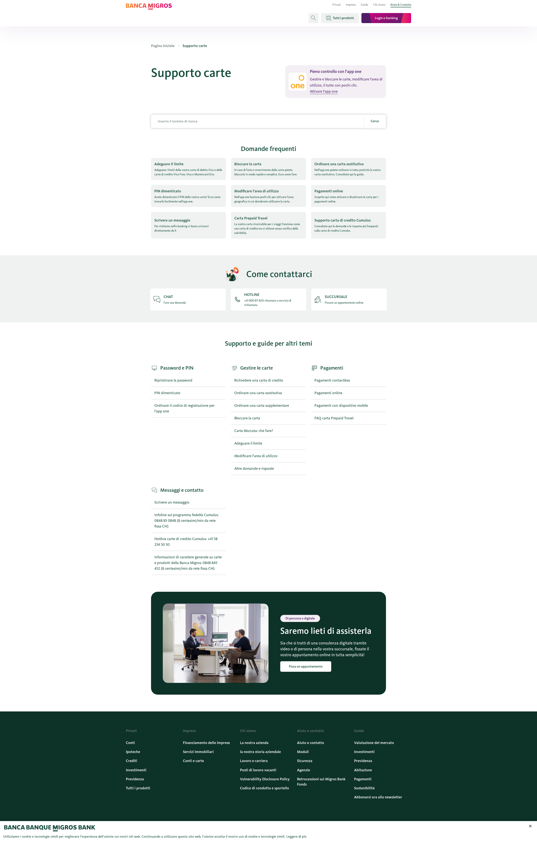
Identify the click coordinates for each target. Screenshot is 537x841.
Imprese (351, 5)
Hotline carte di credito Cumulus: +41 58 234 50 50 (186, 542)
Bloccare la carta (247, 418)
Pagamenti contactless (332, 380)
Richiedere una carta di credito (258, 380)
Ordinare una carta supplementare (261, 405)
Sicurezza (304, 760)
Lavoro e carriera (254, 760)
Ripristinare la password (173, 380)
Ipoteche (133, 751)
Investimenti (136, 770)
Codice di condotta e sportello (264, 788)
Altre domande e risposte (254, 468)
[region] (268, 831)
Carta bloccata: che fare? (253, 430)
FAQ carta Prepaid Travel (333, 418)
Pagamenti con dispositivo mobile (341, 405)
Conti (130, 742)
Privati (336, 5)
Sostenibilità (364, 788)
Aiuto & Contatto (400, 5)
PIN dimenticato (167, 393)
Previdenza (135, 779)
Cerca (375, 121)
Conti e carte (193, 760)
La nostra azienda (254, 742)
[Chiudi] (530, 826)
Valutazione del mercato (374, 742)
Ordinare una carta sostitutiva (258, 393)
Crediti (131, 760)
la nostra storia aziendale (260, 751)
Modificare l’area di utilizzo (256, 456)
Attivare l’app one (324, 91)
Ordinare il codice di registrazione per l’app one (184, 408)
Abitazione (363, 770)
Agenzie (303, 770)
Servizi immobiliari (198, 751)
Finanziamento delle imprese (206, 742)
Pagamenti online (328, 393)
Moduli (303, 751)
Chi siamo (379, 5)
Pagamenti (362, 779)
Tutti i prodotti (138, 788)
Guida (364, 5)
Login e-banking (386, 18)
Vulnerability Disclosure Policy (265, 779)
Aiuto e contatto (310, 742)
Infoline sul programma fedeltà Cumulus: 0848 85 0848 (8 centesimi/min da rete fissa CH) (186, 521)
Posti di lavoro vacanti (258, 770)
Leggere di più (296, 836)
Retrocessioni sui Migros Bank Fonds (321, 782)
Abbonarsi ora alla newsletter (378, 797)
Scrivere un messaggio (171, 502)
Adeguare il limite (248, 443)
